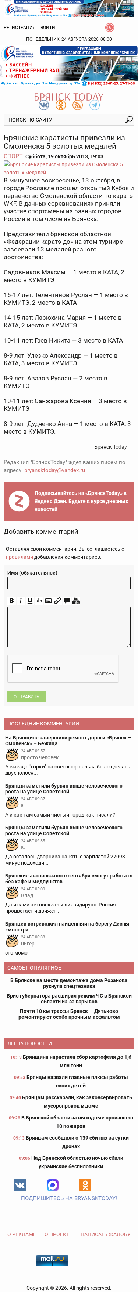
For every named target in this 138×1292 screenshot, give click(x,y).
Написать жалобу (106, 1234)
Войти (47, 27)
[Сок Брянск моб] (69, 65)
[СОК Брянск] (69, 8)
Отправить (26, 696)
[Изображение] (48, 601)
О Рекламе (21, 1234)
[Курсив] (21, 601)
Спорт (13, 156)
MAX (53, 1185)
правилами (19, 557)
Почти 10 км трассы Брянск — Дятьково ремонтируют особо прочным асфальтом (69, 1014)
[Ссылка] (57, 601)
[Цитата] (67, 601)
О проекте (58, 1234)
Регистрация (20, 27)
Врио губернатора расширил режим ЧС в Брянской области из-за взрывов (69, 999)
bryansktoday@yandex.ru (54, 470)
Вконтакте (20, 1185)
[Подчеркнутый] (30, 601)
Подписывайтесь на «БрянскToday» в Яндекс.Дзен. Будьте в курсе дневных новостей (81, 501)
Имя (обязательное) (32, 573)
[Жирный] (11, 601)
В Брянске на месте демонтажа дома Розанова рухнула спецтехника (69, 983)
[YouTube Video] (76, 601)
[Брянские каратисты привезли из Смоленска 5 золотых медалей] (69, 168)
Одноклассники (85, 1185)
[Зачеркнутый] (39, 601)
